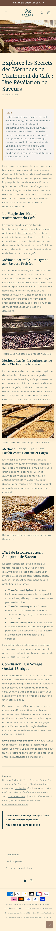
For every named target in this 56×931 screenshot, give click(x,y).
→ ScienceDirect (16, 796)
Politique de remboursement (39, 908)
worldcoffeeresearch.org (15, 804)
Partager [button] (10, 103)
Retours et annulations (19, 868)
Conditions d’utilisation (43, 913)
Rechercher (12, 854)
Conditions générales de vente (37, 917)
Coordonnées (14, 917)
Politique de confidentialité (17, 913)
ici (50, 353)
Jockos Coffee (20, 904)
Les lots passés (14, 861)
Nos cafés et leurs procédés (23, 824)
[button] (6, 13)
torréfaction (25, 233)
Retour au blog (30, 839)
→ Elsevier (20, 788)
